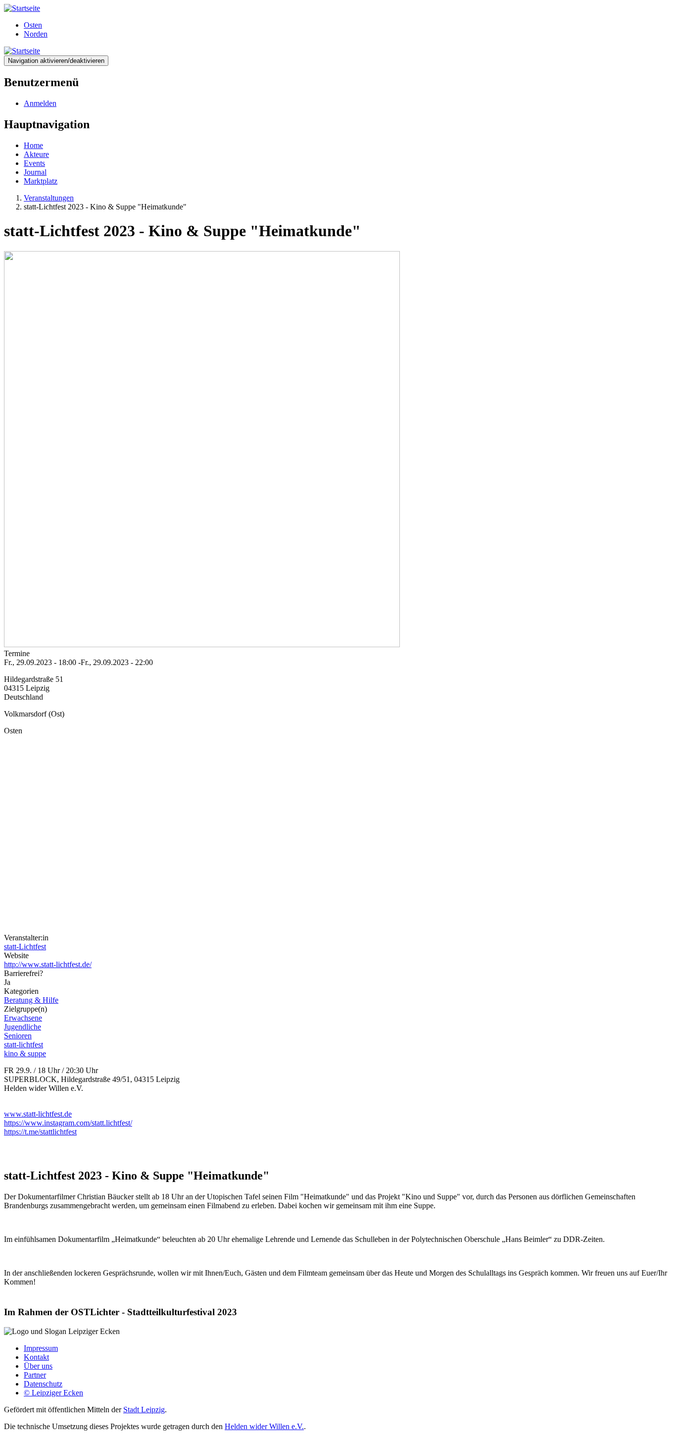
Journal (35, 172)
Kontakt (36, 1357)
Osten (33, 25)
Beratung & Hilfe (31, 1000)
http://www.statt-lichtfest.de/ (48, 964)
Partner (35, 1375)
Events (34, 163)
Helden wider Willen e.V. (264, 1426)
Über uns (38, 1366)
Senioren (18, 1035)
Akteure (36, 154)
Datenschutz (43, 1384)
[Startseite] (22, 8)
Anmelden (40, 103)
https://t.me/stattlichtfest (40, 1132)
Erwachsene (23, 1018)
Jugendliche (22, 1027)
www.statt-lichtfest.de (38, 1114)
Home (33, 145)
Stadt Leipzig (144, 1409)
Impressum (41, 1348)
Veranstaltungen (49, 198)
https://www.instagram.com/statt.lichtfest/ (68, 1123)
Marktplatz (40, 181)
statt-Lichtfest (25, 946)
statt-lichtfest (23, 1044)
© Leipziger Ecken (53, 1392)
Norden (36, 34)
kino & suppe (25, 1053)
